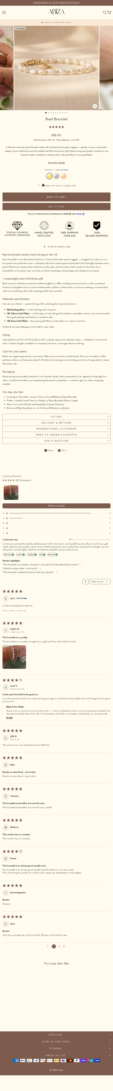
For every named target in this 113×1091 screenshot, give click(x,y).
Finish (56, 170)
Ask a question (56, 441)
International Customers (56, 428)
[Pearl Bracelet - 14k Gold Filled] (20, 1021)
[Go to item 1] (11, 492)
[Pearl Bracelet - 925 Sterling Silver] (23, 1021)
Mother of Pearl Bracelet (51, 400)
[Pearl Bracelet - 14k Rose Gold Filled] (27, 1021)
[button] (56, 127)
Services (56, 1034)
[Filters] (85, 581)
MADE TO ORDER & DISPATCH (56, 434)
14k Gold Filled (49, 176)
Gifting (56, 416)
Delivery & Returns (56, 422)
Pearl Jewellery (25, 408)
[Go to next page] (64, 946)
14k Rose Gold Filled (64, 176)
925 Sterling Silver (56, 176)
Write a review (56, 505)
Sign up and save (55, 1041)
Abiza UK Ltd (56, 1055)
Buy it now (56, 206)
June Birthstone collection (57, 408)
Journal (56, 1048)
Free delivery (63, 139)
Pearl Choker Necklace (52, 404)
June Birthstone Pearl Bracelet (62, 396)
